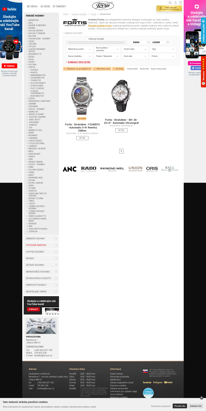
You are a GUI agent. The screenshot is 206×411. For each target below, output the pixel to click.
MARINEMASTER (38, 75)
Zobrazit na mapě (34, 346)
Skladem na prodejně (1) (79, 69)
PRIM (31, 167)
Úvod (65, 14)
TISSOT (32, 203)
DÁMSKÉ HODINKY (35, 238)
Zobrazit (33, 309)
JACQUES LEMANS (37, 117)
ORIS (31, 159)
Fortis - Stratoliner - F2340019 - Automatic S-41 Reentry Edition (82, 127)
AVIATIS (34, 72)
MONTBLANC (34, 154)
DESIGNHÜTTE (35, 54)
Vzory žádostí (116, 394)
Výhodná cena (103, 69)
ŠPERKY (30, 258)
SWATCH (33, 191)
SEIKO (31, 185)
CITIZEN (32, 46)
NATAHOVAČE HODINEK (38, 271)
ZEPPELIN (33, 231)
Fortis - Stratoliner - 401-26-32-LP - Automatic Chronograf (121, 121)
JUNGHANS (34, 122)
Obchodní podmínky (119, 376)
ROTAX (32, 180)
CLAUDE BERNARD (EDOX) (37, 50)
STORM (32, 188)
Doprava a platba (118, 385)
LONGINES (33, 138)
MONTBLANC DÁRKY (36, 291)
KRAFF (31, 133)
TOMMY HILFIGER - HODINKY (37, 207)
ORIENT (32, 156)
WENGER (32, 224)
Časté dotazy (116, 373)
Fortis (93, 14)
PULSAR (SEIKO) (36, 170)
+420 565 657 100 (39, 350)
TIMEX (31, 201)
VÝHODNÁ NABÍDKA (36, 245)
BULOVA (32, 36)
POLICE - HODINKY (37, 164)
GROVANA (33, 106)
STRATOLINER (37, 86)
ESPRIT (32, 62)
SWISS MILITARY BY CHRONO (38, 194)
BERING (32, 28)
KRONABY (33, 135)
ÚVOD (47, 6)
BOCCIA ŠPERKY (36, 31)
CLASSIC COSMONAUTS (37, 92)
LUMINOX (33, 146)
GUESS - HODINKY (37, 109)
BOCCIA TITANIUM (37, 33)
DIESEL (32, 57)
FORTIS (32, 67)
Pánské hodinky (79, 14)
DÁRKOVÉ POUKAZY (36, 285)
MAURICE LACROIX (37, 148)
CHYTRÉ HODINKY (35, 252)
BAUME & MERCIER (37, 25)
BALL (31, 23)
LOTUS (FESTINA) (36, 143)
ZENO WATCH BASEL (38, 229)
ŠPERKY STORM (36, 198)
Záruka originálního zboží (121, 382)
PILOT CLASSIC (37, 88)
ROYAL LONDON (36, 183)
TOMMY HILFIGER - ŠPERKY (37, 212)
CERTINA (32, 44)
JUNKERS (33, 125)
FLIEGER (34, 70)
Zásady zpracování (119, 388)
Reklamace (115, 379)
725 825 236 (36, 352)
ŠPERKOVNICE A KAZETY (38, 278)
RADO (31, 175)
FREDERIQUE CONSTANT (39, 101)
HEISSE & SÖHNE (36, 114)
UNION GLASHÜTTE (37, 216)
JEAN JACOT (34, 119)
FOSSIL (32, 98)
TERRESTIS (36, 80)
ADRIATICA (33, 20)
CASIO (31, 41)
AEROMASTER (37, 96)
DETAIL (82, 138)
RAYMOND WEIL (36, 178)
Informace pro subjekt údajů (123, 391)
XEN (30, 226)
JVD (30, 127)
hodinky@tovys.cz (39, 355)
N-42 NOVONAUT (38, 83)
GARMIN (32, 104)
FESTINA (32, 64)
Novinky (119, 69)
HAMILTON (33, 112)
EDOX (31, 59)
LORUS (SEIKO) (35, 141)
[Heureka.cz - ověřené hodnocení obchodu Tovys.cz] (148, 393)
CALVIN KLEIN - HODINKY (39, 39)
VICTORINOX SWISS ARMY (37, 220)
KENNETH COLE (35, 130)
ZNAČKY (61, 6)
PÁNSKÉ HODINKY (35, 15)
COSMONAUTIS (37, 78)
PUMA (31, 172)
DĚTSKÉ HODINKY (35, 265)
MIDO (31, 151)
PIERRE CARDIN (35, 162)
